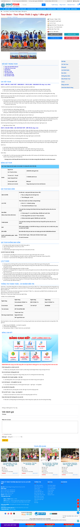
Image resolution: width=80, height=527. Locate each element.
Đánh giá (4, 437)
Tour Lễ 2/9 (13, 9)
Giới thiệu (7, 9)
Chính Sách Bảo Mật (38, 499)
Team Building (60, 9)
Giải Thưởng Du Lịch (38, 487)
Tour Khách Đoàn (51, 9)
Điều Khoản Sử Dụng (38, 496)
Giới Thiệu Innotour (38, 485)
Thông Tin (67, 9)
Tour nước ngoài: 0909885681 (36, 1)
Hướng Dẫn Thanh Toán (39, 494)
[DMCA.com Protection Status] (53, 513)
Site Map (36, 502)
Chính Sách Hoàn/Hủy (39, 498)
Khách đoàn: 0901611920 (51, 1)
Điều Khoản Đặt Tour (39, 493)
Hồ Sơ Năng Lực (38, 490)
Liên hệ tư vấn (72, 34)
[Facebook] (6, 513)
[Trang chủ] (3, 9)
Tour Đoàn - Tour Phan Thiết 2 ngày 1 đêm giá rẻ (15, 11)
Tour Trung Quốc (21, 9)
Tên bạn (4, 414)
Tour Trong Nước (31, 9)
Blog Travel (62, 4)
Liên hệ (70, 1)
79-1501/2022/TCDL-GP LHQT (14, 507)
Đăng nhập (76, 1)
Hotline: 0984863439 (72, 38)
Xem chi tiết (15, 473)
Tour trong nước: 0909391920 (20, 1)
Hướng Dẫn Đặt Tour (38, 491)
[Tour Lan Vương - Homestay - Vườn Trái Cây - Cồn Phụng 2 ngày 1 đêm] (70, 455)
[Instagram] (9, 513)
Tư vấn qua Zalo (54, 38)
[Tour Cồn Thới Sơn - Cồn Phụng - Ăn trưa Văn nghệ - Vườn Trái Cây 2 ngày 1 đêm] (50, 455)
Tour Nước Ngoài (41, 9)
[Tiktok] (14, 513)
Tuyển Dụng (54, 4)
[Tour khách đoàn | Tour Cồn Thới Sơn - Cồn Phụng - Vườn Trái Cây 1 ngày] (10, 455)
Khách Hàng (74, 9)
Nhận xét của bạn (6, 419)
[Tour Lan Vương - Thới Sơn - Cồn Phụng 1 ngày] (30, 455)
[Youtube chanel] (11, 513)
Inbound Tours (71, 4)
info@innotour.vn (6, 1)
